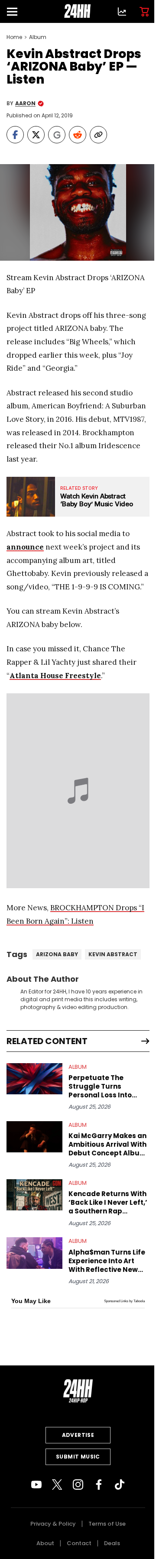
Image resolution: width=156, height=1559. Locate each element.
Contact (79, 1543)
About (45, 1543)
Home (14, 37)
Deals (112, 1543)
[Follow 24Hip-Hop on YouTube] (36, 1484)
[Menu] (15, 11)
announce (25, 547)
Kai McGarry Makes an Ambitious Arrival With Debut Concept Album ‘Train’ (107, 1145)
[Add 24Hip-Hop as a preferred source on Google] (56, 134)
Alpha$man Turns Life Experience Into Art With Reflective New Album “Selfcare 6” (106, 1261)
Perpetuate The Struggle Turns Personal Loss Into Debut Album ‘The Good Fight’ (100, 1087)
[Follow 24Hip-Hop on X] (57, 1484)
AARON (25, 103)
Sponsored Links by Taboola (124, 1301)
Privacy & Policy (53, 1524)
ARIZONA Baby (57, 954)
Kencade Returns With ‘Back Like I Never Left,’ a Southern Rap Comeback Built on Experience (107, 1203)
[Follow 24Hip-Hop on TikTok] (119, 1484)
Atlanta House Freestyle (55, 675)
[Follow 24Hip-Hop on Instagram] (78, 1484)
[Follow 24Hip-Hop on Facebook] (98, 1484)
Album (37, 37)
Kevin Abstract (112, 954)
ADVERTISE (78, 1435)
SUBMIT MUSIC (78, 1456)
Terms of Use (107, 1524)
